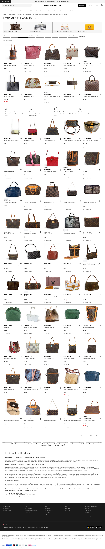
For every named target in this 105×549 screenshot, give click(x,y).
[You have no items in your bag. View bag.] (102, 5)
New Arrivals (5, 10)
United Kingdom (8, 547)
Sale (65, 10)
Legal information (18, 527)
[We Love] (63, 10)
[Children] (33, 10)
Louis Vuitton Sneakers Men (94, 442)
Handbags (28, 14)
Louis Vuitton (11, 14)
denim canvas (83, 486)
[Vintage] (56, 10)
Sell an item (81, 5)
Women (20, 10)
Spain (24, 547)
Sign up (96, 5)
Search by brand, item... (10, 5)
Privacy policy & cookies (32, 527)
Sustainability (88, 510)
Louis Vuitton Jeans (62, 442)
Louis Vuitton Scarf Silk (14, 444)
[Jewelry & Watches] (50, 10)
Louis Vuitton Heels (45, 446)
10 (96, 436)
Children (30, 10)
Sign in (90, 5)
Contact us (67, 510)
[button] (102, 5)
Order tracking (28, 508)
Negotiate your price (10, 112)
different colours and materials (39, 476)
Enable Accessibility (5, 1)
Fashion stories (88, 517)
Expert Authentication (35, 112)
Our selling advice (49, 510)
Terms (24, 527)
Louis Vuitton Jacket (49, 442)
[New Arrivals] (9, 10)
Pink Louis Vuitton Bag (42, 444)
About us (87, 508)
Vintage (53, 10)
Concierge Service (7, 510)
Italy (27, 547)
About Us (71, 10)
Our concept (5, 508)
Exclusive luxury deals (60, 112)
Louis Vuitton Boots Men (77, 442)
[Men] (27, 10)
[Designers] (16, 10)
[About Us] (74, 10)
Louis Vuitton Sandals (59, 446)
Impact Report (88, 513)
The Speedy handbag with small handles (16, 493)
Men (25, 10)
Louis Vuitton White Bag (58, 444)
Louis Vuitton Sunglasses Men (22, 442)
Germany (20, 547)
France (3, 547)
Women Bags (20, 14)
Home (4, 14)
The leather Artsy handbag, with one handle (17, 496)
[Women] (22, 10)
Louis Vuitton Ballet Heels (88, 444)
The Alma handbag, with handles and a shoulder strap (19, 494)
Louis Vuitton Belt (7, 442)
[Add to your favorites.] (21, 64)
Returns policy (28, 513)
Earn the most (82, 112)
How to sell (47, 508)
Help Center (67, 508)
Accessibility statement (8, 527)
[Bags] (38, 10)
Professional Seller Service (51, 515)
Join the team (88, 515)
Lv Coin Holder (37, 442)
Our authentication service (31, 510)
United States (14, 547)
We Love (60, 10)
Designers (12, 10)
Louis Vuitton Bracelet (73, 444)
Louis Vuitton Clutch (28, 444)
